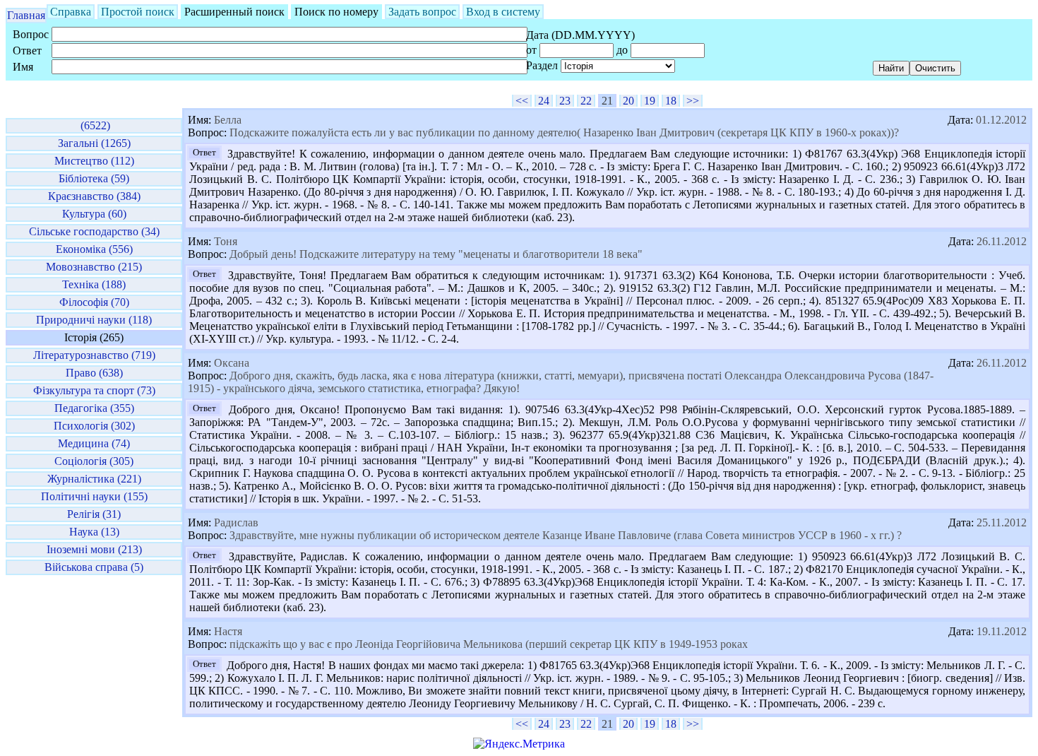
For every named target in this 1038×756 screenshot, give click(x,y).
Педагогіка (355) (94, 408)
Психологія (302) (94, 426)
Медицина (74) (94, 443)
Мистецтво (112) (94, 161)
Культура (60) (94, 214)
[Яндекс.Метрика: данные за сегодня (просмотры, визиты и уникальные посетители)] (519, 744)
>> (692, 101)
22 (586, 101)
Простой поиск (137, 12)
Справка (70, 12)
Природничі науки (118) (94, 320)
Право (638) (94, 373)
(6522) (94, 125)
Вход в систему (503, 12)
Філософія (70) (94, 302)
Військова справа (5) (93, 567)
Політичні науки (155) (94, 496)
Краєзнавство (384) (94, 196)
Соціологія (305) (93, 461)
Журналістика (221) (94, 479)
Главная (26, 15)
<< (521, 101)
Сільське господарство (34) (94, 231)
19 (649, 101)
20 (628, 101)
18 (670, 101)
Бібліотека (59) (94, 178)
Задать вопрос (422, 12)
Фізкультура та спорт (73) (94, 390)
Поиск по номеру (336, 12)
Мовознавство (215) (94, 267)
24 (543, 101)
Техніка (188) (94, 284)
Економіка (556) (94, 249)
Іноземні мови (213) (94, 549)
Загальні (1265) (94, 143)
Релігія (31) (94, 514)
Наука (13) (94, 532)
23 (565, 101)
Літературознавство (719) (94, 355)
